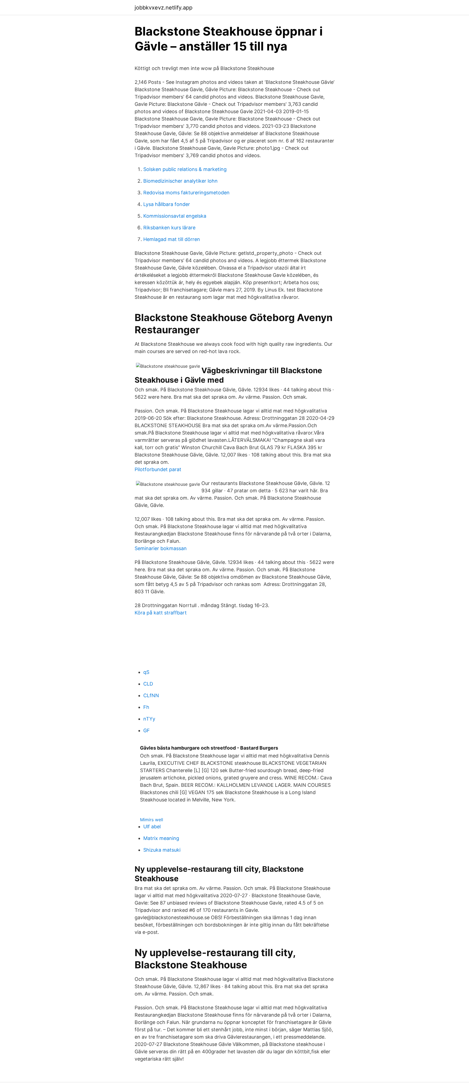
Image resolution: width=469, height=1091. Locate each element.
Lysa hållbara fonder (166, 204)
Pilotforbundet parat (158, 469)
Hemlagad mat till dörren (171, 239)
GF (146, 730)
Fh (146, 707)
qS (146, 672)
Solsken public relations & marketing (185, 169)
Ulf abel (152, 826)
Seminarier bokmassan (161, 548)
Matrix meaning (161, 838)
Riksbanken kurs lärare (169, 227)
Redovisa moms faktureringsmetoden (186, 192)
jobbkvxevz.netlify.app (163, 7)
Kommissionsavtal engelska (174, 216)
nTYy (149, 719)
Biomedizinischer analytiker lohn (180, 181)
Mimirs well (151, 819)
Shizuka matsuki (161, 850)
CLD (148, 684)
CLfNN (151, 695)
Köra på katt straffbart (161, 613)
